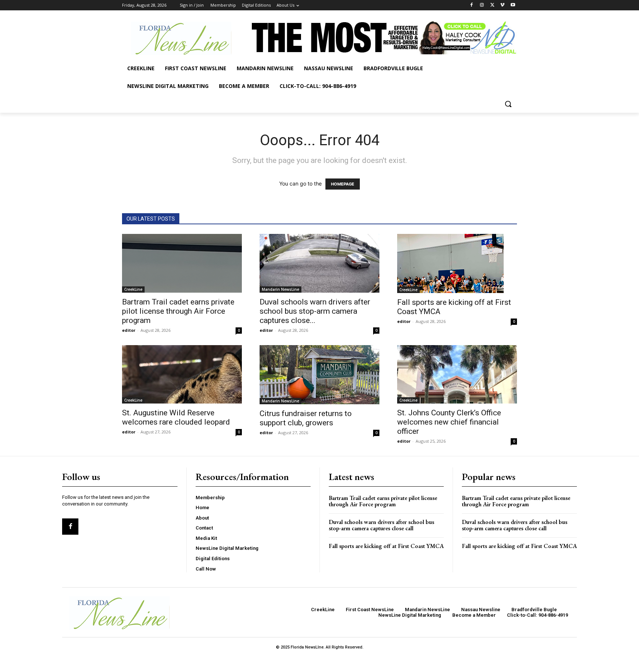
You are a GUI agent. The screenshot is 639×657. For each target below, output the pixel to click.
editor (128, 330)
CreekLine (133, 289)
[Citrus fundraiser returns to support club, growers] (319, 374)
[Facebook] (471, 5)
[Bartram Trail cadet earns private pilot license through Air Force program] (182, 263)
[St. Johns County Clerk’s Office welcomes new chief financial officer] (457, 374)
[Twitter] (492, 5)
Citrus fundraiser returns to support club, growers (306, 418)
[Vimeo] (502, 5)
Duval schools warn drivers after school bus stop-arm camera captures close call (381, 525)
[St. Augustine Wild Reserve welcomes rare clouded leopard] (182, 374)
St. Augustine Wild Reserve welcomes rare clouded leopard (176, 417)
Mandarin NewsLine (280, 289)
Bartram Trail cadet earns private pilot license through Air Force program (178, 311)
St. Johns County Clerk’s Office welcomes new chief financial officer (449, 422)
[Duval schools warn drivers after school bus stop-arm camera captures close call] (319, 263)
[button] (508, 104)
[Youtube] (512, 5)
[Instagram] (482, 5)
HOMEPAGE (342, 184)
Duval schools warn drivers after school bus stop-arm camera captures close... (315, 311)
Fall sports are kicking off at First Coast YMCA (386, 546)
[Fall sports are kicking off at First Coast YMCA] (457, 263)
